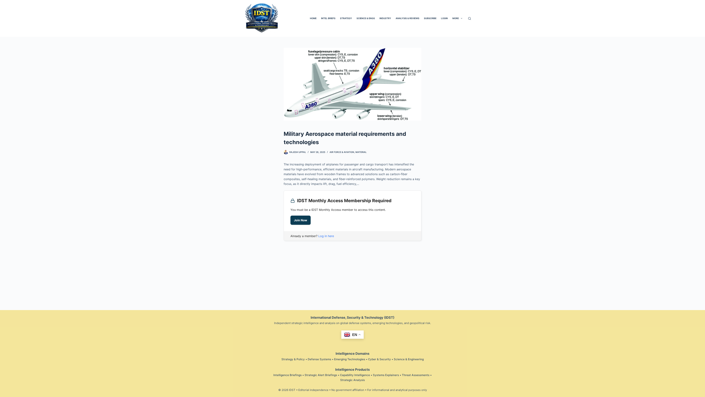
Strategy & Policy (293, 359)
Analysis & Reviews (407, 18)
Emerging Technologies (349, 359)
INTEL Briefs (328, 18)
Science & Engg (366, 18)
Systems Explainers (386, 375)
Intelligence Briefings (287, 375)
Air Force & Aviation (342, 152)
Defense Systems (319, 359)
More (455, 18)
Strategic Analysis (352, 380)
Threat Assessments (415, 375)
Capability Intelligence (355, 375)
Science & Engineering (409, 359)
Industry (385, 18)
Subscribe (430, 18)
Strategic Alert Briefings (321, 375)
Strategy (346, 18)
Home (313, 18)
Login (444, 18)
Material (361, 152)
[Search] (469, 18)
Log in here (326, 236)
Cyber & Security (379, 359)
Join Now (300, 220)
